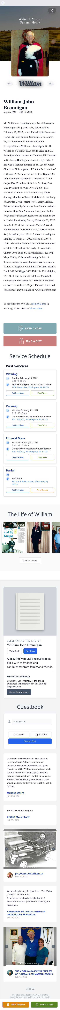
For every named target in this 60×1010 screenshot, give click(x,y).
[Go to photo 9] (34, 963)
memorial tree (38, 303)
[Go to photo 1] (24, 867)
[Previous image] (6, 849)
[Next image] (53, 849)
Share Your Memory (19, 692)
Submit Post (30, 741)
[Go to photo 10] (36, 963)
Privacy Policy (21, 997)
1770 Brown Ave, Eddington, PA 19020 (30, 387)
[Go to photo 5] (30, 867)
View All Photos (30, 560)
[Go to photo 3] (27, 867)
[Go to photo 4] (29, 867)
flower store (36, 308)
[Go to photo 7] (34, 867)
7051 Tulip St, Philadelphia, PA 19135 (30, 419)
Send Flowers (42, 490)
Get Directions (18, 393)
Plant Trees (42, 393)
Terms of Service (38, 997)
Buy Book (30, 651)
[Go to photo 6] (32, 867)
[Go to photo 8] (36, 867)
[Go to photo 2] (25, 867)
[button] (30, 849)
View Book (14, 651)
